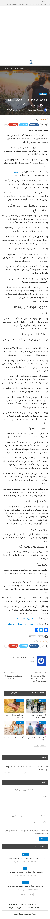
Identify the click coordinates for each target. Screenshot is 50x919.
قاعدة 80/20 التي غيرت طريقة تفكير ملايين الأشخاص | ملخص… (25, 858)
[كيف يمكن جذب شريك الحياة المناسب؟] (36, 706)
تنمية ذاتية (25, 854)
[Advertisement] (25, 32)
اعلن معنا (30, 907)
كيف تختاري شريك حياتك (27, 619)
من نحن (41, 904)
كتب (25, 868)
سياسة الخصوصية (25, 904)
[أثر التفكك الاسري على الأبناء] (14, 728)
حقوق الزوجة (32, 636)
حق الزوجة (40, 636)
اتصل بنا (34, 904)
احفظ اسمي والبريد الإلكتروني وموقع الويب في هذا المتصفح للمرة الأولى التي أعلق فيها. (26, 832)
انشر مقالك (38, 907)
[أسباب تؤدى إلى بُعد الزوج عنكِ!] (36, 728)
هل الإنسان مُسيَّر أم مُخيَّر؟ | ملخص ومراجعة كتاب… (25, 886)
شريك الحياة (43, 94)
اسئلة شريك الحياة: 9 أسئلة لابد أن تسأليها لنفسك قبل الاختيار (38, 678)
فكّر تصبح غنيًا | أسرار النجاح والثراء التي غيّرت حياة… (25, 872)
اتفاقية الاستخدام (11, 904)
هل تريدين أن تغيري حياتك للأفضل (23, 624)
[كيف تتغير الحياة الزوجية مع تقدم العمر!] (14, 706)
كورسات (18, 907)
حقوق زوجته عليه (13, 172)
